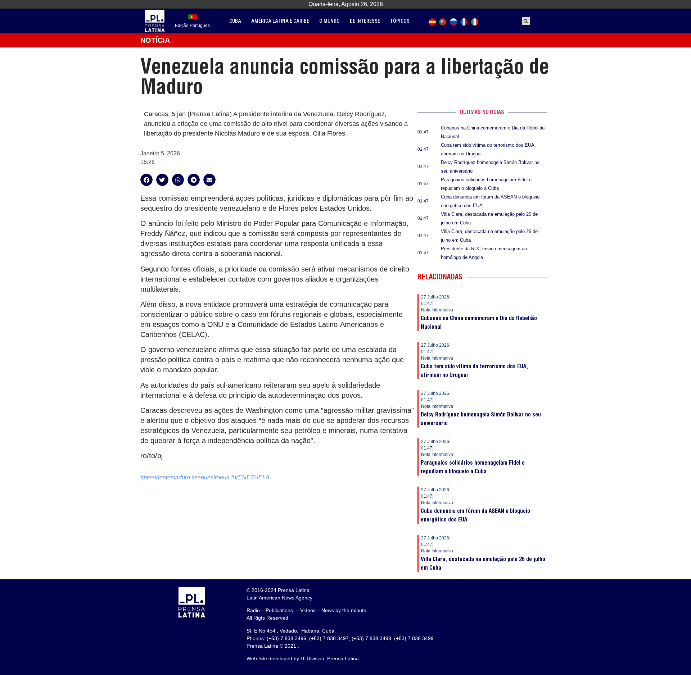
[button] (526, 21)
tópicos (400, 21)
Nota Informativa (437, 310)
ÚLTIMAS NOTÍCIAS (482, 112)
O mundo (329, 21)
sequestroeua (212, 477)
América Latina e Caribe (280, 21)
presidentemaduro (167, 477)
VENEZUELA (252, 477)
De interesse (365, 21)
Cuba (235, 21)
